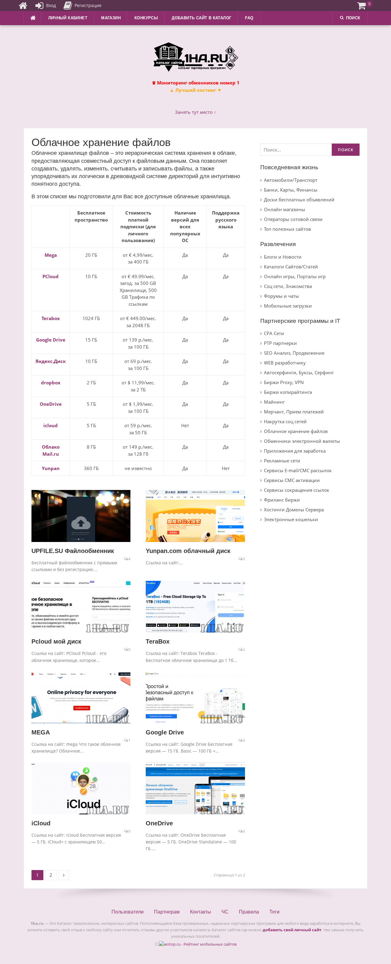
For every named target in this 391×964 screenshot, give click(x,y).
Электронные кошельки (291, 519)
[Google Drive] (195, 697)
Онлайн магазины (284, 209)
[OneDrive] (195, 788)
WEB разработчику (285, 363)
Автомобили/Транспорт (290, 180)
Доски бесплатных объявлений (299, 199)
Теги (274, 911)
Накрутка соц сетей (285, 421)
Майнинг (274, 402)
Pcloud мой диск (56, 641)
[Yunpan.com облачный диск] (195, 515)
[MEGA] (81, 697)
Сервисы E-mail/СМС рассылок (298, 470)
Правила (249, 911)
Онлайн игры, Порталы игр (295, 276)
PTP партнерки (280, 343)
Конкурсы (146, 18)
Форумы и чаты (281, 296)
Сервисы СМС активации (292, 480)
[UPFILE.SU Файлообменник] (81, 515)
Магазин (111, 18)
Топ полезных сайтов (287, 229)
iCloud (40, 823)
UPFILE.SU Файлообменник (72, 550)
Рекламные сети (282, 461)
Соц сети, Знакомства (288, 286)
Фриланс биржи (282, 500)
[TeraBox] (195, 606)
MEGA (40, 732)
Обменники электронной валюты (302, 441)
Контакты (200, 911)
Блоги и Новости (282, 257)
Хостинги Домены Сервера (294, 509)
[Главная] (22, 5)
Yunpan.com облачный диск (188, 550)
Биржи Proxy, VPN (284, 382)
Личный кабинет (68, 18)
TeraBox (158, 641)
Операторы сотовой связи (293, 219)
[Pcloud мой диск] (81, 606)
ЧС (224, 911)
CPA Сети (274, 333)
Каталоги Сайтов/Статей (291, 266)
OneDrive (159, 823)
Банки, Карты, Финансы (290, 190)
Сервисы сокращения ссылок (296, 490)
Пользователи (127, 911)
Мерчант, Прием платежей (294, 412)
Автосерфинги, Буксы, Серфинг (299, 372)
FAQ (249, 18)
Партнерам (167, 911)
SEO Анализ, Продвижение (294, 353)
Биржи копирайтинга (288, 392)
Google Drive (165, 732)
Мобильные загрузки (288, 306)
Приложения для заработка (295, 451)
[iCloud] (81, 788)
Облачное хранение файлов (296, 431)
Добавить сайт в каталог (201, 18)
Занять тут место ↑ (195, 112)
